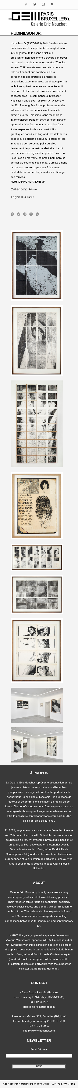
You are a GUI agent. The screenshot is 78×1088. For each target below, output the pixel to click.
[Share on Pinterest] (37, 213)
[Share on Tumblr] (31, 213)
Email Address (39, 1049)
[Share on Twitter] (18, 213)
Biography (52, 181)
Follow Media (65, 1084)
